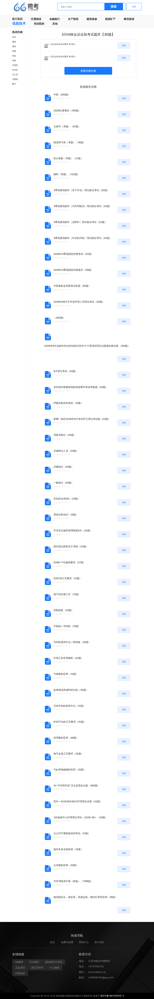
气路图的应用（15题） (66, 674)
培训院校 (39, 23)
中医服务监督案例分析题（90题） (72, 285)
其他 (55, 23)
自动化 (15, 70)
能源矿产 (110, 18)
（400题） (59, 317)
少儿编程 (54, 967)
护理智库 (20, 973)
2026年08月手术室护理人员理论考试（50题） (79, 301)
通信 (14, 46)
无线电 (15, 65)
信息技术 (19, 23)
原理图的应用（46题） (66, 737)
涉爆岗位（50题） (64, 466)
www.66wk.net (97, 972)
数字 (14, 84)
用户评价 (99, 942)
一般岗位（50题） (64, 482)
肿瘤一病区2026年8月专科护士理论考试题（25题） (82, 419)
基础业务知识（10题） (66, 514)
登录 (134, 6)
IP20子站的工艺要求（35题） (70, 721)
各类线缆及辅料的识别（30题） (71, 689)
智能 (14, 51)
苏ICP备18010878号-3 (112, 995)
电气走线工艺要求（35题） (68, 753)
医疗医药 (17, 18)
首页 (52, 942)
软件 (14, 37)
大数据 (15, 79)
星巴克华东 (37, 967)
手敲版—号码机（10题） (67, 626)
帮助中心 (84, 942)
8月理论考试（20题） (66, 371)
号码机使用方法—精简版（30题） (72, 642)
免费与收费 (67, 942)
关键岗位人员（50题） (66, 450)
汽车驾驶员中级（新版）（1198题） (73, 881)
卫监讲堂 (20, 967)
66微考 (19, 961)
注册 (118, 6)
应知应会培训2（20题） (67, 498)
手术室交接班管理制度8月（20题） (73, 530)
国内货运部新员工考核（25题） (71, 546)
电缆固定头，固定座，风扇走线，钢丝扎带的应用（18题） (85, 897)
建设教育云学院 (53, 961)
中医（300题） (62, 94)
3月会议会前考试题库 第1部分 (62, 44)
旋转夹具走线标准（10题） (68, 849)
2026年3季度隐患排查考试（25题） (73, 254)
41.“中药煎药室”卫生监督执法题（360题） (77, 785)
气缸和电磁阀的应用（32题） (70, 769)
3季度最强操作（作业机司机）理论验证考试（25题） (83, 238)
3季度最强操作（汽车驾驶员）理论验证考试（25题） (83, 206)
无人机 (15, 74)
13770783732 (96, 966)
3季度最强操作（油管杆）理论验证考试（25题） (80, 222)
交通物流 (36, 18)
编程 (14, 41)
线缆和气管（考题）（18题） (69, 142)
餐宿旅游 (129, 18)
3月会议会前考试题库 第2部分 (62, 56)
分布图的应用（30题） (66, 865)
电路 (14, 60)
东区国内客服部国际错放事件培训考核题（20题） (81, 387)
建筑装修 (92, 18)
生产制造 (73, 18)
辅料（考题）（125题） (67, 174)
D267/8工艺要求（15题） (68, 578)
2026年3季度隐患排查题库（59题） (73, 269)
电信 (14, 56)
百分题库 (34, 961)
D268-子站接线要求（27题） (70, 562)
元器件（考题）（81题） (67, 126)
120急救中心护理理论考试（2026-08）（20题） (80, 817)
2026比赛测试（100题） (67, 110)
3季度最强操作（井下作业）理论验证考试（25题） (81, 190)
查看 (124, 45)
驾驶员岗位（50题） (65, 435)
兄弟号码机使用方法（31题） (69, 705)
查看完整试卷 (88, 70)
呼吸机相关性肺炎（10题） (68, 403)
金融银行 (54, 18)
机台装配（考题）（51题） (68, 158)
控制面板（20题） (64, 610)
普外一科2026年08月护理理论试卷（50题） (78, 801)
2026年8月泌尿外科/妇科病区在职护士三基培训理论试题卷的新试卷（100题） (87, 345)
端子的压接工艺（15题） (67, 594)
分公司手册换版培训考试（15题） (72, 833)
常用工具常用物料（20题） (68, 658)
